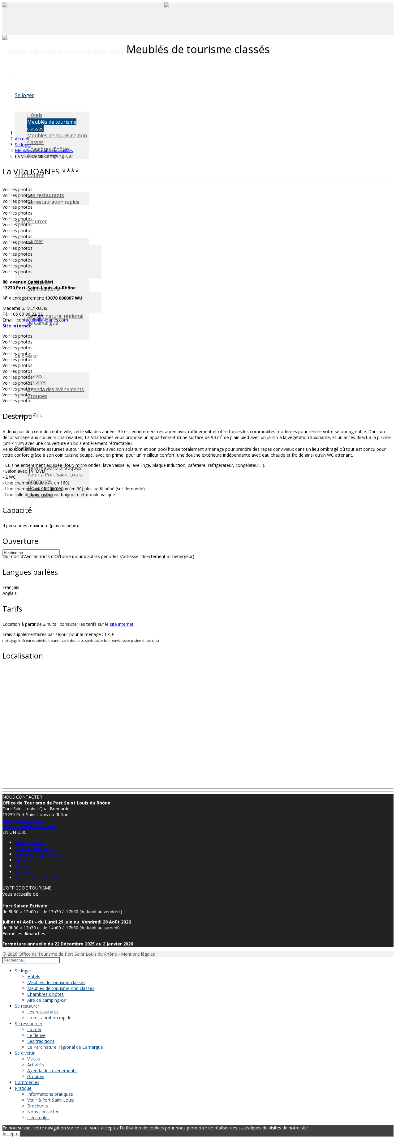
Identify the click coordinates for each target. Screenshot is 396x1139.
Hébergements (30, 842)
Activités (36, 382)
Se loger (24, 95)
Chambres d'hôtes (45, 994)
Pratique (23, 1088)
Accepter (11, 1134)
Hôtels (34, 115)
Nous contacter (42, 1112)
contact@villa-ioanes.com (42, 320)
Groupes (37, 396)
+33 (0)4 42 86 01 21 (23, 820)
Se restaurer (27, 1006)
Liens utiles (38, 1117)
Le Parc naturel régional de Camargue (65, 1047)
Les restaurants (45, 195)
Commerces (27, 1082)
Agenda (22, 860)
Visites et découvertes (37, 878)
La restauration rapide (53, 201)
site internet (122, 624)
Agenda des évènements (55, 389)
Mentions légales (138, 954)
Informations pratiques (38, 854)
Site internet (16, 326)
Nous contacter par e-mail (28, 826)
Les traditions (40, 1041)
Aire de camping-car (47, 1000)
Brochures (25, 872)
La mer (35, 241)
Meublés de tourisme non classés (60, 988)
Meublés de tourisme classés (56, 982)
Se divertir (25, 1053)
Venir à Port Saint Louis (54, 474)
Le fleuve (36, 1035)
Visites (34, 375)
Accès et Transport (34, 848)
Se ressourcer (28, 1023)
